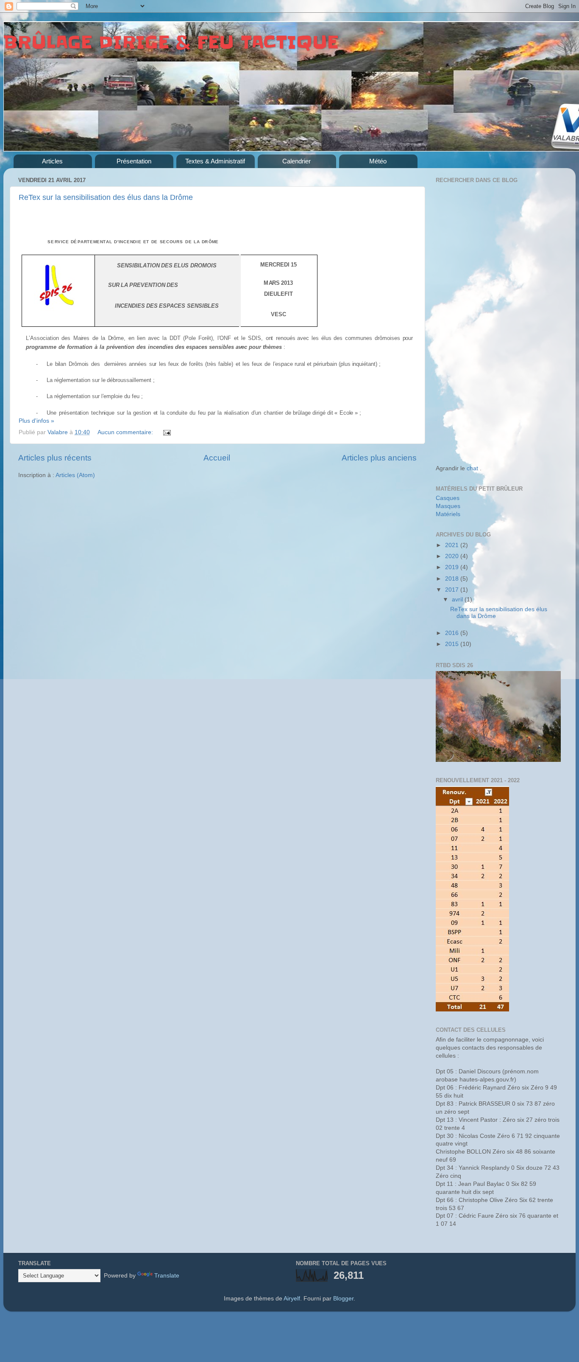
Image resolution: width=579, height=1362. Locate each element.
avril (458, 599)
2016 (452, 633)
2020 (452, 556)
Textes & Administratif (215, 161)
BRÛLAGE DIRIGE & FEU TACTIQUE (170, 42)
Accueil (216, 457)
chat (472, 468)
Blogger (343, 1298)
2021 (452, 545)
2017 (452, 590)
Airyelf (292, 1298)
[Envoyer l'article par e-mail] (166, 432)
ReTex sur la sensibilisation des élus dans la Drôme (106, 197)
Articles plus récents (55, 457)
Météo (378, 161)
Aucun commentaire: (126, 432)
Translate (166, 1275)
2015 (452, 644)
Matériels (448, 514)
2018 (452, 579)
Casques (447, 498)
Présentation (134, 161)
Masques (448, 506)
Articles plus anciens (379, 457)
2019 (452, 567)
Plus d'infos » (36, 421)
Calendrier (296, 161)
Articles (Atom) (75, 475)
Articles (52, 161)
